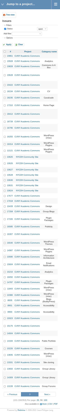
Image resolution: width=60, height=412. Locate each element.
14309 (10, 377)
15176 (10, 326)
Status (10, 29)
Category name (49, 51)
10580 (10, 257)
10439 (10, 206)
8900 (10, 312)
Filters (9, 25)
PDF (56, 404)
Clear (20, 45)
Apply (8, 45)
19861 (10, 56)
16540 (10, 243)
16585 (10, 226)
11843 (10, 288)
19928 (10, 61)
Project (27, 51)
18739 (10, 121)
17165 (10, 219)
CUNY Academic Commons (27, 56)
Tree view (10, 15)
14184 (10, 341)
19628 (10, 75)
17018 (10, 201)
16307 (10, 234)
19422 (10, 85)
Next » (47, 394)
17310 (10, 105)
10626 (10, 163)
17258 (10, 211)
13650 (10, 369)
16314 (10, 144)
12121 (10, 150)
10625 (10, 157)
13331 (10, 362)
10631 (10, 185)
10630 (10, 180)
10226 (10, 348)
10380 (10, 295)
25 (38, 400)
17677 (10, 196)
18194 (10, 91)
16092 (10, 277)
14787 (10, 282)
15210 (10, 272)
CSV (50, 404)
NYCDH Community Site (27, 157)
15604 (10, 264)
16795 (10, 128)
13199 (10, 386)
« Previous (12, 394)
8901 (10, 305)
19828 (10, 66)
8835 (10, 300)
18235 (10, 98)
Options (9, 38)
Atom (44, 404)
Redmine (21, 410)
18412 (10, 114)
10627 (10, 169)
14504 (10, 333)
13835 (10, 355)
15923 (10, 318)
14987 (10, 250)
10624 (10, 190)
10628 (10, 175)
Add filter (7, 34)
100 (45, 400)
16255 (10, 136)
